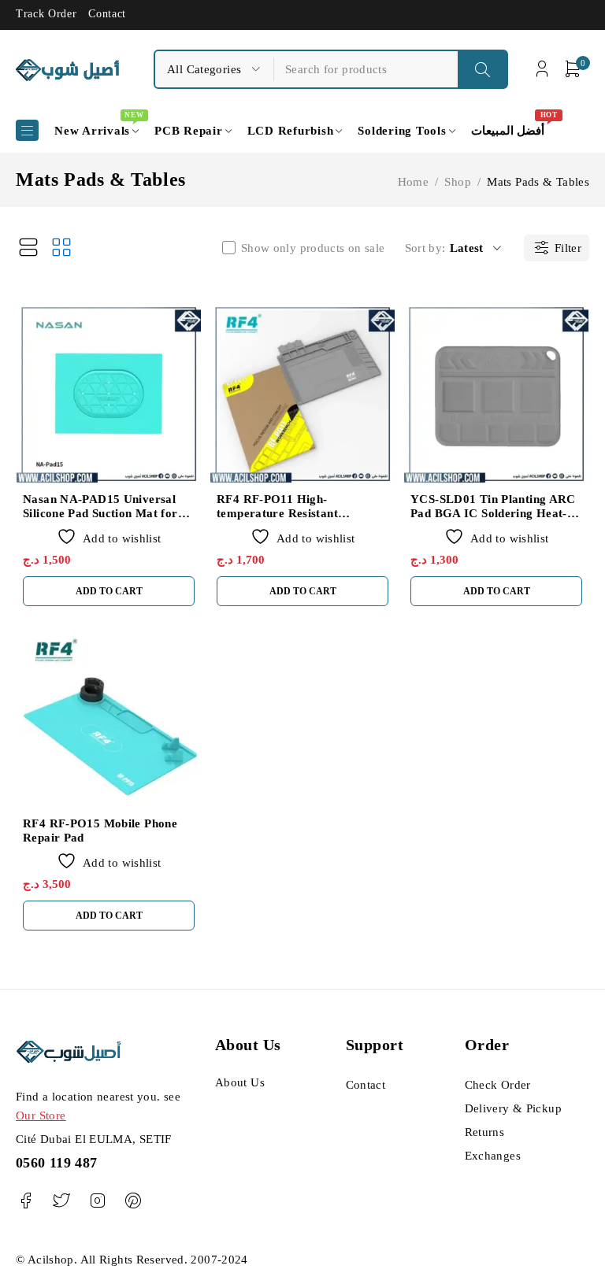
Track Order (46, 14)
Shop (457, 182)
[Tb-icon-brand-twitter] (61, 1201)
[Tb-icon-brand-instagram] (97, 1201)
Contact (107, 14)
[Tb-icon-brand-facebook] (25, 1201)
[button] (109, 591)
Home (413, 182)
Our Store (40, 1115)
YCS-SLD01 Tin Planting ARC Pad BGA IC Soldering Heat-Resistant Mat (493, 513)
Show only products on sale (313, 248)
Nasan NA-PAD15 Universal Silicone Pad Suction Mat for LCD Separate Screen (100, 513)
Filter (568, 248)
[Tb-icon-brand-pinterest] (133, 1201)
